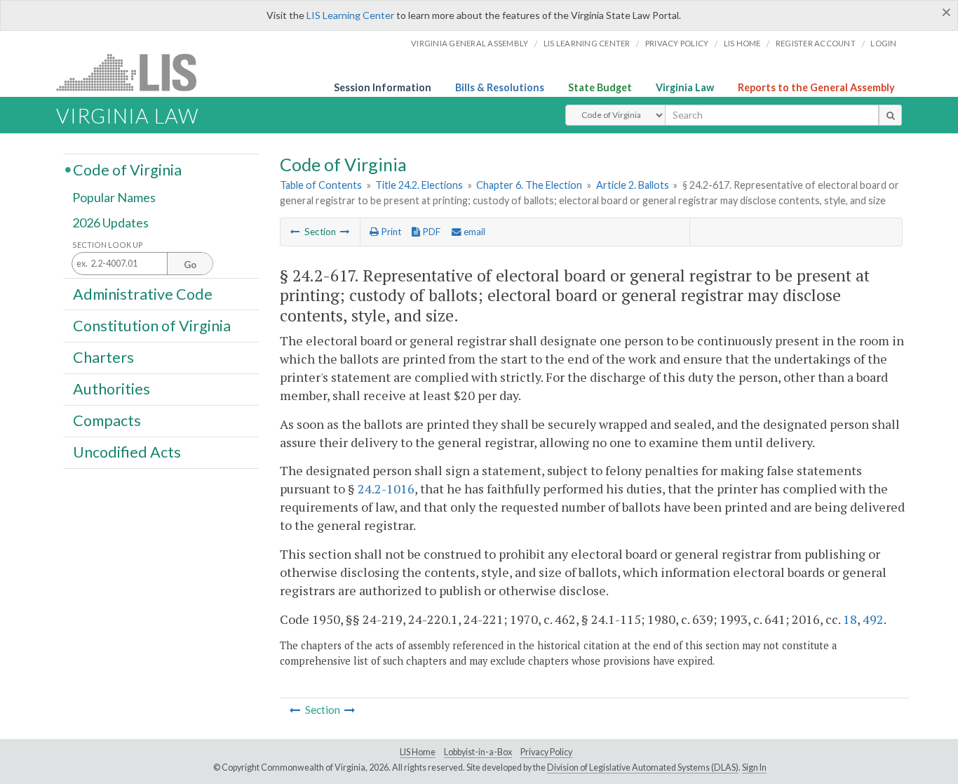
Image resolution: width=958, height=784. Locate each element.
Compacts (107, 420)
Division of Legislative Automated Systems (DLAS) (642, 767)
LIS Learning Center (350, 15)
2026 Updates (110, 222)
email (473, 231)
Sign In (754, 767)
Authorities (111, 389)
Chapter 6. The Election (529, 185)
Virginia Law (685, 87)
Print (390, 231)
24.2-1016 (386, 488)
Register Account (816, 43)
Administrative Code (142, 293)
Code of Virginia (127, 169)
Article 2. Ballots (632, 185)
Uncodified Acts (127, 452)
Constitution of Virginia (152, 325)
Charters (103, 357)
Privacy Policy (677, 43)
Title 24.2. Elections (419, 185)
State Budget (600, 87)
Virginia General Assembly (469, 43)
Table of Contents (321, 185)
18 (850, 619)
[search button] (890, 115)
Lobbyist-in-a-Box (478, 752)
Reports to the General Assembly (816, 87)
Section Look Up (107, 244)
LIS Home (418, 752)
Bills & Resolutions (499, 87)
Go (190, 264)
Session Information (382, 87)
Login (883, 43)
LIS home (742, 43)
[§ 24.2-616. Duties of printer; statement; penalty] (295, 231)
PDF (430, 231)
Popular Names (114, 198)
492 (873, 619)
